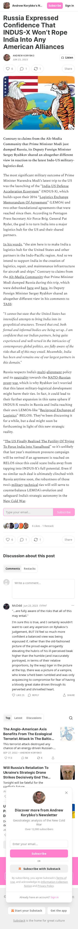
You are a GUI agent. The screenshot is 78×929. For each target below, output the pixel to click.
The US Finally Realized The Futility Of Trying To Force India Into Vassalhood (38, 444)
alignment (54, 372)
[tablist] (20, 569)
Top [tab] (8, 718)
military (17, 484)
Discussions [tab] (33, 718)
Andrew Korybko (23, 55)
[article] (39, 743)
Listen (69, 57)
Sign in (69, 5)
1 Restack (48, 526)
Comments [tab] (13, 568)
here (30, 288)
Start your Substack (28, 910)
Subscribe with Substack (41, 869)
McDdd (17, 605)
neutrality (21, 377)
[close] (66, 792)
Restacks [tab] (29, 568)
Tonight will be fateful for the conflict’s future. (23, 784)
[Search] (71, 718)
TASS (7, 304)
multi (41, 372)
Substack (19, 920)
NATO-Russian (59, 377)
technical (31, 484)
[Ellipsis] (73, 605)
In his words (12, 244)
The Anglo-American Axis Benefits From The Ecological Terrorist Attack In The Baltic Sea (27, 734)
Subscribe (55, 5)
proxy (7, 383)
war (15, 383)
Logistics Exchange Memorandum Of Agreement (35, 199)
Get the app (59, 910)
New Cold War (14, 501)
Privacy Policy (46, 886)
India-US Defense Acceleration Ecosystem (36, 188)
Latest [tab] (18, 718)
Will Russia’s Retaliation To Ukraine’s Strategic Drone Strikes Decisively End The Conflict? (25, 773)
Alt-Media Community (26, 277)
